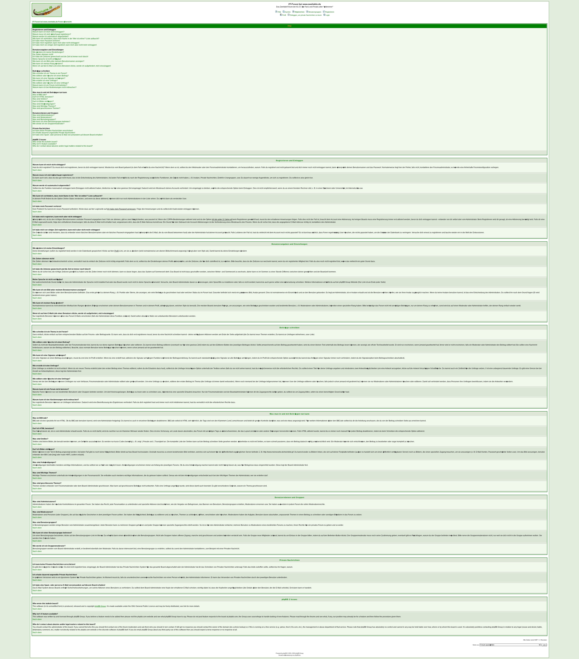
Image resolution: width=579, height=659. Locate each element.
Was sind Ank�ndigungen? (44, 104)
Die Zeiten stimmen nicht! (43, 54)
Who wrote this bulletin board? (45, 142)
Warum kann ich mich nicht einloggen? (48, 32)
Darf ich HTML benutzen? (43, 97)
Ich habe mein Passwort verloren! (46, 41)
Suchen (288, 12)
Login (328, 15)
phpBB (285, 653)
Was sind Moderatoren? (42, 117)
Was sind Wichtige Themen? (44, 106)
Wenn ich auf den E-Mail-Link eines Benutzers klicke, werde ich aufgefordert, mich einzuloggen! (72, 66)
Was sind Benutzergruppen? (44, 119)
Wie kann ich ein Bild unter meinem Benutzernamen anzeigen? (58, 61)
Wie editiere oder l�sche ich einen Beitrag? (51, 76)
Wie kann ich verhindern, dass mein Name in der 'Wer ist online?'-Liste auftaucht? (66, 39)
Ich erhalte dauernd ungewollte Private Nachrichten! (54, 133)
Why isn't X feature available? (45, 144)
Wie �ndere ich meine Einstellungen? (48, 52)
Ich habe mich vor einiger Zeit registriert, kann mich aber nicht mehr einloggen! (65, 45)
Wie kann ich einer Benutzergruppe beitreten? (51, 121)
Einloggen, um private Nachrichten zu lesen (306, 15)
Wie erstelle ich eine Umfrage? (45, 80)
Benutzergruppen (314, 12)
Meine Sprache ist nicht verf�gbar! (47, 59)
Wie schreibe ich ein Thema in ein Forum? (50, 73)
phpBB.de (298, 655)
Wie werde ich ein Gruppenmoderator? (48, 124)
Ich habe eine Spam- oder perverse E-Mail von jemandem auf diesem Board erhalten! (68, 135)
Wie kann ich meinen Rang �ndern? (48, 64)
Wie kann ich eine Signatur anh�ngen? (49, 78)
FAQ (279, 12)
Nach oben (37, 170)
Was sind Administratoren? (43, 115)
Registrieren (329, 12)
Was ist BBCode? (40, 95)
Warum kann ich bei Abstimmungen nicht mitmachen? (54, 87)
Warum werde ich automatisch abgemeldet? (51, 36)
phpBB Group (100, 606)
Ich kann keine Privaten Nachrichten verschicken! (53, 131)
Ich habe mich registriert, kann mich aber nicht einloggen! (56, 43)
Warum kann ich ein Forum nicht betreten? (50, 85)
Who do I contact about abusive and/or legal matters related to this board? (63, 146)
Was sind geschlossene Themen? (46, 108)
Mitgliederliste (299, 12)
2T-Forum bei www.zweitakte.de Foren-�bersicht (52, 22)
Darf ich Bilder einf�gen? (43, 101)
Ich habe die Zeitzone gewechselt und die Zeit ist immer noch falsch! (60, 56)
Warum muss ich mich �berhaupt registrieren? (52, 34)
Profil (284, 15)
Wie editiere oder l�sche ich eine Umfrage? (51, 83)
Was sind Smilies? (40, 99)
